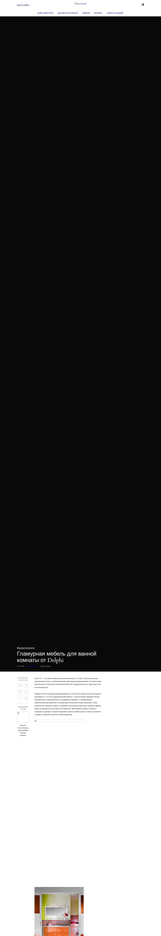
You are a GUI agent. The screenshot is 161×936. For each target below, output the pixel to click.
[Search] (142, 13)
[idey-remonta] (80, 5)
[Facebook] (19, 685)
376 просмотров (32, 666)
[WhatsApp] (19, 691)
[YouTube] (139, 5)
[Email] (26, 698)
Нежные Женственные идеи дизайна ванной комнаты (23, 730)
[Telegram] (19, 698)
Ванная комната (25, 647)
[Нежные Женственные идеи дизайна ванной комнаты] (23, 717)
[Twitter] (26, 685)
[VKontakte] (26, 691)
